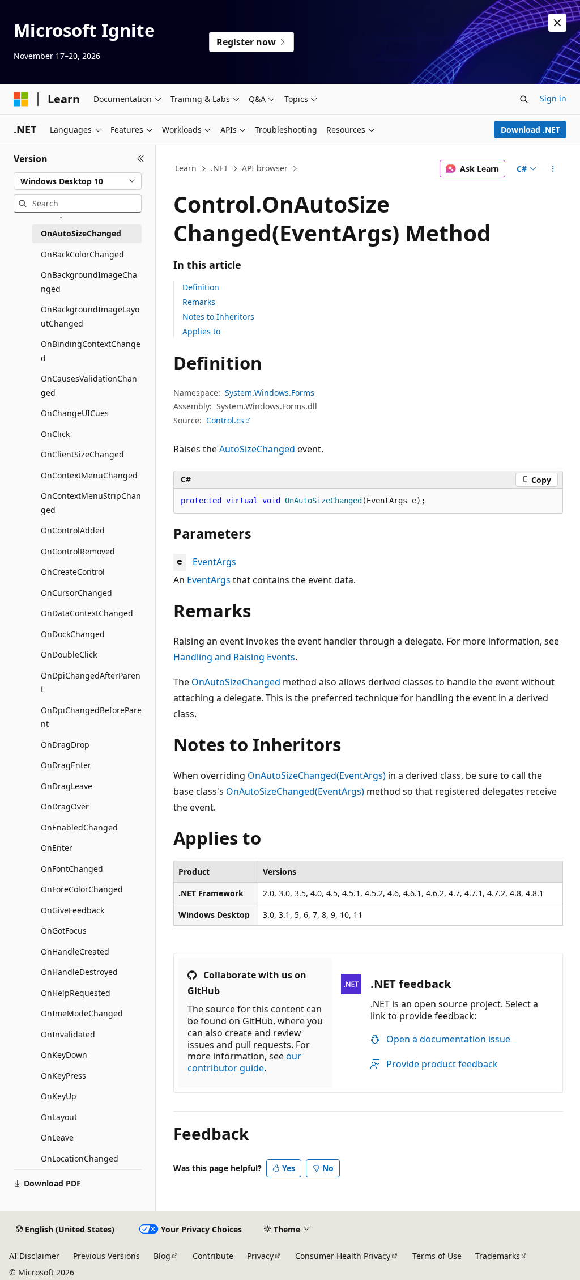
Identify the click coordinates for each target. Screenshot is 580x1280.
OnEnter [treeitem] (56, 847)
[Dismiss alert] (557, 23)
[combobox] (78, 181)
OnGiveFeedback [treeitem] (72, 910)
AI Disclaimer (34, 1256)
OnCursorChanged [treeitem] (76, 592)
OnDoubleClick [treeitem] (69, 654)
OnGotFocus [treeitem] (64, 930)
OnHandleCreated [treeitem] (75, 951)
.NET (219, 168)
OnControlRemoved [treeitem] (78, 551)
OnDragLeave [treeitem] (66, 786)
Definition (200, 287)
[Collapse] (141, 159)
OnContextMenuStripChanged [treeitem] (91, 502)
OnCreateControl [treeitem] (73, 571)
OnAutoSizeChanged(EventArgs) (317, 775)
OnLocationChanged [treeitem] (79, 1158)
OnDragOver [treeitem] (65, 806)
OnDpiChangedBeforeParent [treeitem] (91, 717)
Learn (186, 168)
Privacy (260, 1256)
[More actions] (552, 169)
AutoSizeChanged (257, 449)
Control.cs (225, 420)
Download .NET (530, 129)
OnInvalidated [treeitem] (68, 1034)
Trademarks (497, 1256)
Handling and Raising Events (234, 657)
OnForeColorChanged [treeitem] (82, 889)
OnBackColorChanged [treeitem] (82, 254)
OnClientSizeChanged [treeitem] (82, 454)
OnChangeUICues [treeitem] (75, 413)
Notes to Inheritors (218, 316)
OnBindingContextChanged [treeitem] (90, 350)
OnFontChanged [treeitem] (72, 868)
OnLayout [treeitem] (59, 1117)
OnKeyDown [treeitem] (64, 1054)
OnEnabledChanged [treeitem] (79, 827)
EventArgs (214, 562)
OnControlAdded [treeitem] (73, 530)
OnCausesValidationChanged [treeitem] (89, 385)
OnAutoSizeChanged (235, 682)
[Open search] (524, 99)
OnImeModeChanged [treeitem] (82, 1013)
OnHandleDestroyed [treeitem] (79, 972)
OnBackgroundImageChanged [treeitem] (89, 281)
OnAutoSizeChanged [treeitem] (81, 233)
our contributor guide (244, 1062)
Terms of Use (437, 1256)
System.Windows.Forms (269, 392)
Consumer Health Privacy (342, 1256)
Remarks (198, 301)
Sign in (553, 98)
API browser (265, 168)
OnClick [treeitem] (55, 434)
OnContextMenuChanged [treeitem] (89, 475)
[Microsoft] (21, 99)
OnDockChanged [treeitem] (73, 634)
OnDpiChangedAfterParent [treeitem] (90, 682)
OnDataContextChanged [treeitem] (87, 613)
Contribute (213, 1256)
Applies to (201, 331)
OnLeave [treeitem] (57, 1137)
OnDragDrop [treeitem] (65, 744)
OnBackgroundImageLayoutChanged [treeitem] (90, 316)
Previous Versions (106, 1256)
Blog (161, 1256)
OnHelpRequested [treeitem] (75, 992)
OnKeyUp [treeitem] (58, 1096)
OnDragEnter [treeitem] (66, 765)
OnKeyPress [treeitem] (63, 1075)
